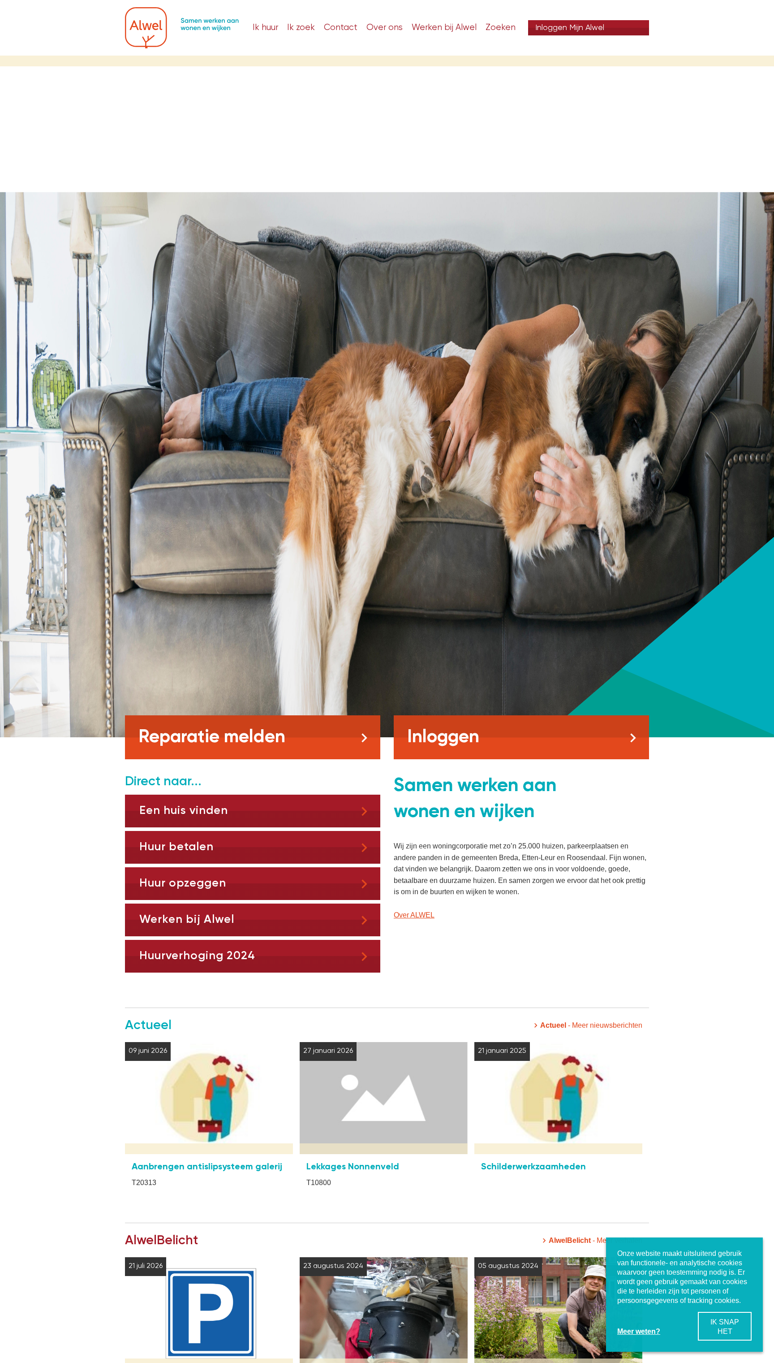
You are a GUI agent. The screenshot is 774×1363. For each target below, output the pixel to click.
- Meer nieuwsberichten (591, 1025)
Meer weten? (638, 1331)
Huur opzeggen (182, 883)
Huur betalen (176, 847)
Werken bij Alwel (186, 920)
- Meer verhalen (595, 1240)
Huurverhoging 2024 (197, 956)
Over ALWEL (414, 915)
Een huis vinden (183, 811)
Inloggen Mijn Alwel (569, 28)
